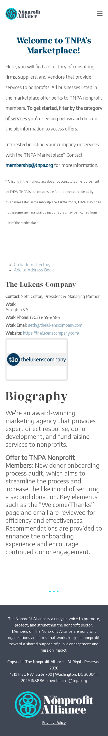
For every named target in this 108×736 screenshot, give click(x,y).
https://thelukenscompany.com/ (51, 333)
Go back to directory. (32, 264)
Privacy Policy (54, 722)
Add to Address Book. (34, 269)
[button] (99, 14)
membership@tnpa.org (67, 680)
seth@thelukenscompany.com (55, 325)
